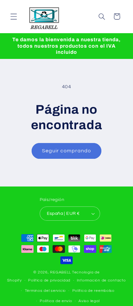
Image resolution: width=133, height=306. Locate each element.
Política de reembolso (93, 290)
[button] (13, 16)
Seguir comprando (66, 150)
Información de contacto (101, 280)
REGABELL (60, 272)
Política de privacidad (49, 280)
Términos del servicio (45, 290)
